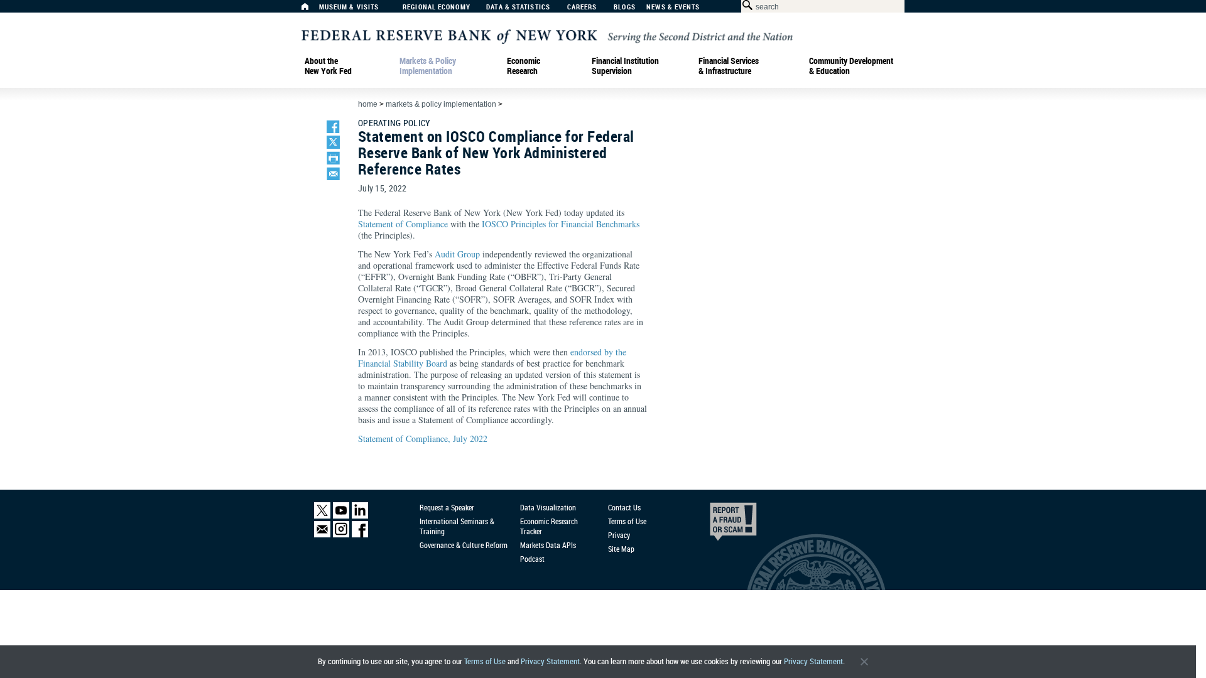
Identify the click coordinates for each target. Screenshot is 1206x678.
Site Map (621, 549)
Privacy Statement (550, 661)
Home (368, 104)
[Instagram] (341, 534)
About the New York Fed (328, 66)
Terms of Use (485, 661)
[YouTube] (341, 515)
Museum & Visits (349, 7)
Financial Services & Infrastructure (728, 66)
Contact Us (624, 507)
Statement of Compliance (403, 224)
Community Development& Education (851, 66)
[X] (322, 515)
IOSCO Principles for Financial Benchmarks (560, 224)
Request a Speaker (447, 507)
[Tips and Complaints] (716, 524)
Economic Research (523, 66)
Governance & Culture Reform (464, 545)
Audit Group (457, 254)
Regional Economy (436, 7)
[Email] (322, 534)
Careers (582, 7)
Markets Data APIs (548, 545)
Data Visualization (548, 507)
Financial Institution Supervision (625, 66)
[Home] (312, 9)
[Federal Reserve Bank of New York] (547, 35)
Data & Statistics (518, 7)
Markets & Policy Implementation (427, 66)
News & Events (673, 7)
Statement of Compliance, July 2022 (422, 438)
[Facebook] (360, 534)
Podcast (532, 559)
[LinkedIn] (360, 515)
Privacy (619, 535)
